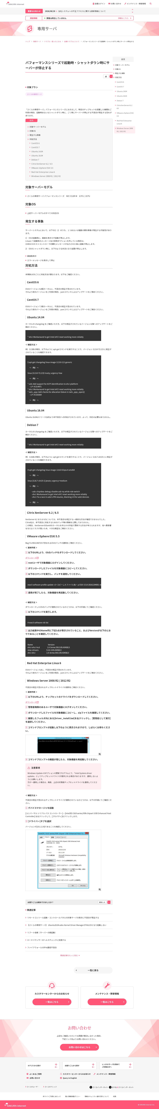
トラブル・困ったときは (52, 41)
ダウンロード (30, 557)
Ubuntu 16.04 (37, 155)
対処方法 (33, 139)
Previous (132, 12)
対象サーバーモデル (38, 126)
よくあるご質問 (35, 1074)
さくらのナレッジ (51, 1087)
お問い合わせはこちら (79, 1047)
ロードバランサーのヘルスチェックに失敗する (46, 940)
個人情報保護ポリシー (72, 1096)
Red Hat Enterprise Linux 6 (43, 172)
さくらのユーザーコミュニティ (35, 1087)
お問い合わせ (116, 3)
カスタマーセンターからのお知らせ (77, 1074)
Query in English (70, 1078)
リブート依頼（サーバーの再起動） (42, 932)
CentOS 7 (35, 147)
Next (132, 9)
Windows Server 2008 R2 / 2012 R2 (46, 176)
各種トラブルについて (72, 41)
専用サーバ (37, 41)
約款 (114, 1096)
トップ (27, 41)
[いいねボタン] (106, 76)
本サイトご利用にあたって (52, 1096)
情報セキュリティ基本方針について (97, 1096)
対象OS (33, 131)
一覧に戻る (93, 970)
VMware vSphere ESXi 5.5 (42, 168)
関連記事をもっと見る (69, 955)
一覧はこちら (51, 1001)
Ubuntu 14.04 (37, 151)
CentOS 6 (35, 143)
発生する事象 (35, 135)
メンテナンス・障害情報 (136, 3)
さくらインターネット (100, 1087)
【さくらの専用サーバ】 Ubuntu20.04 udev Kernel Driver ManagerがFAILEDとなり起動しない (66, 925)
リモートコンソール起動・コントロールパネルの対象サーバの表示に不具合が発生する (63, 917)
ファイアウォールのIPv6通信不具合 (42, 947)
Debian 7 (35, 159)
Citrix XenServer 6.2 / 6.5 (41, 163)
